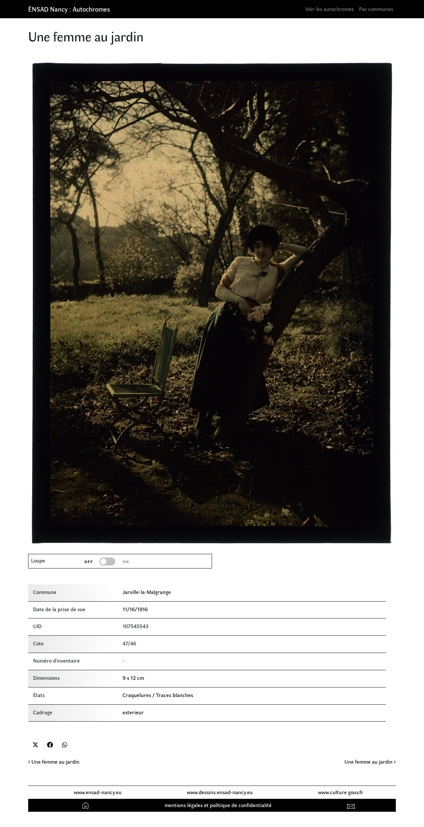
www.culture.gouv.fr (340, 792)
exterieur (133, 712)
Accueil (86, 804)
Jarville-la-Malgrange (147, 591)
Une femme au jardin (55, 761)
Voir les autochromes (329, 8)
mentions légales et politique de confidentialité (218, 804)
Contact (352, 804)
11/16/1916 (135, 609)
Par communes (376, 8)
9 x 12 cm (133, 677)
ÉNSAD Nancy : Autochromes (69, 8)
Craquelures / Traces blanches (158, 694)
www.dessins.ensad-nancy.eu (220, 792)
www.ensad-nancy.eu (98, 792)
